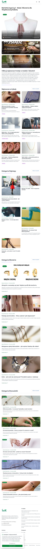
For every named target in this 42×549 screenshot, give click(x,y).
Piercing (3, 113)
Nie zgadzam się (12, 543)
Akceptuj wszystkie (12, 545)
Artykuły (23, 508)
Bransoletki (4, 418)
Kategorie (23, 530)
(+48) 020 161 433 (6, 523)
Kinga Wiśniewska (5, 104)
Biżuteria (5, 14)
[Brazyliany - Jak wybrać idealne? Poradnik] (21, 61)
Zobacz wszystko (35, 88)
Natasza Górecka (25, 104)
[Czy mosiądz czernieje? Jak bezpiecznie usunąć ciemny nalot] (21, 47)
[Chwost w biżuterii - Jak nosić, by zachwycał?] (21, 26)
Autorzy (3, 530)
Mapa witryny (38, 545)
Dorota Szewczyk (5, 130)
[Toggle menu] (39, 2)
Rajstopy (4, 208)
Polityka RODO (25, 545)
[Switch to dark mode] (37, 2)
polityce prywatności (16, 540)
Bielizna (4, 56)
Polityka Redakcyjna (32, 545)
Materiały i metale (5, 42)
